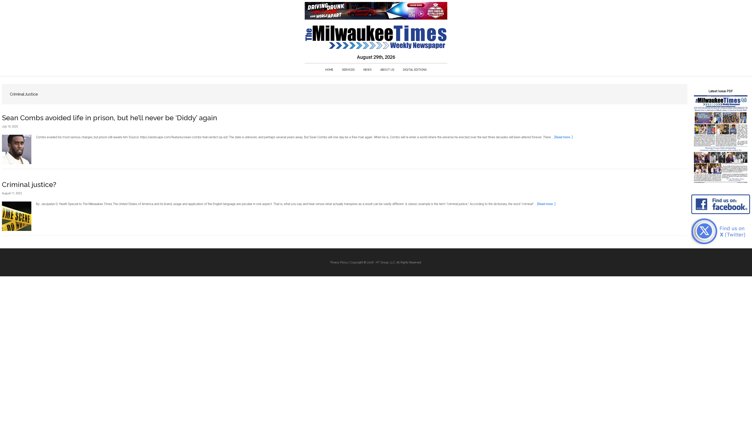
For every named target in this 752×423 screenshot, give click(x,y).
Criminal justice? (29, 184)
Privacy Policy (339, 262)
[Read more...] (563, 137)
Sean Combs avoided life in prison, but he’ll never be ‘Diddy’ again (109, 118)
